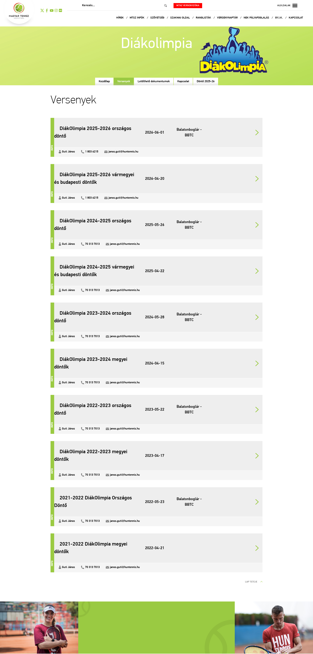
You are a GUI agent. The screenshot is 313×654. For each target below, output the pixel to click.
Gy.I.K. (279, 17)
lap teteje (251, 582)
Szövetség (157, 17)
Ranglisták (204, 17)
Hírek (120, 17)
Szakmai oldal (180, 17)
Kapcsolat (296, 17)
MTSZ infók (137, 17)
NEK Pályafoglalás (257, 17)
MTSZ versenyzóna (187, 5)
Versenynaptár (227, 17)
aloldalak (284, 5)
